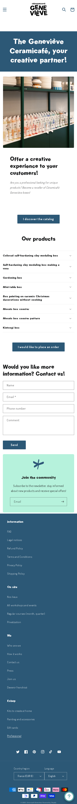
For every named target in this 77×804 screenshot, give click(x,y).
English (52, 776)
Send (14, 445)
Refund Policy (15, 548)
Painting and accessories (21, 719)
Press (10, 670)
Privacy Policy (14, 565)
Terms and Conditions (19, 556)
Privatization (14, 622)
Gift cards (12, 727)
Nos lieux (12, 596)
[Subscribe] (63, 501)
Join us (11, 679)
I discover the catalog (38, 219)
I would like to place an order (38, 347)
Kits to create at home (19, 710)
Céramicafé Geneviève (34, 802)
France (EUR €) (25, 776)
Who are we (14, 645)
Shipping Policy (16, 573)
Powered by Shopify (49, 802)
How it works (14, 653)
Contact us (13, 662)
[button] (5, 10)
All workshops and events (22, 605)
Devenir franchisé (17, 687)
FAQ (9, 531)
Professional (14, 735)
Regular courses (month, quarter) (26, 613)
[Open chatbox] (69, 796)
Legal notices (14, 539)
